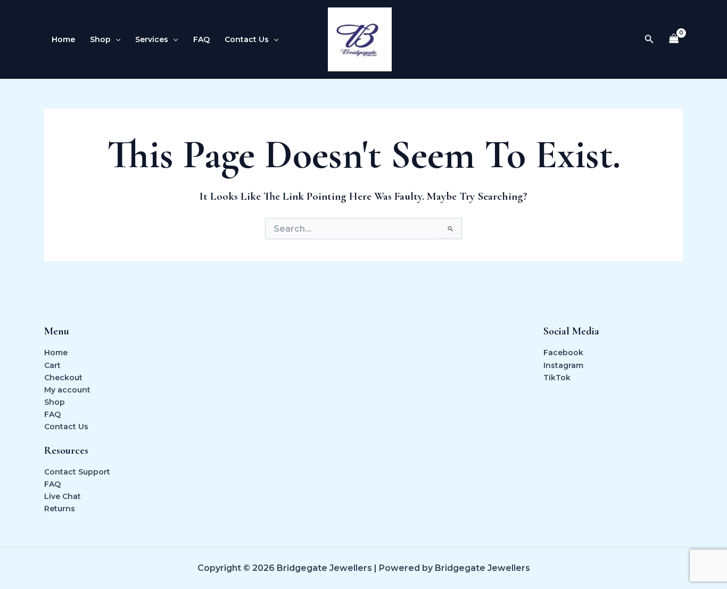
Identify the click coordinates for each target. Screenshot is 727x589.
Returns (59, 508)
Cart (52, 365)
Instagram (563, 365)
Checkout (63, 377)
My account (67, 390)
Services (151, 39)
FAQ (201, 39)
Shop (100, 39)
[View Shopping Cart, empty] (674, 39)
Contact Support (77, 472)
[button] (115, 39)
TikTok (557, 377)
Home (63, 39)
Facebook (563, 352)
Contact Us (247, 39)
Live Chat (62, 496)
